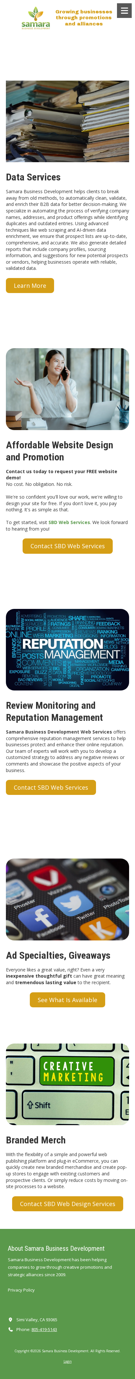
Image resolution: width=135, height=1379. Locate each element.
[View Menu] (124, 10)
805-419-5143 (44, 1329)
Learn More (30, 285)
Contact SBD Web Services (67, 546)
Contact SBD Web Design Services (67, 1204)
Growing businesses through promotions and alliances (83, 17)
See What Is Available (67, 1000)
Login (68, 1361)
